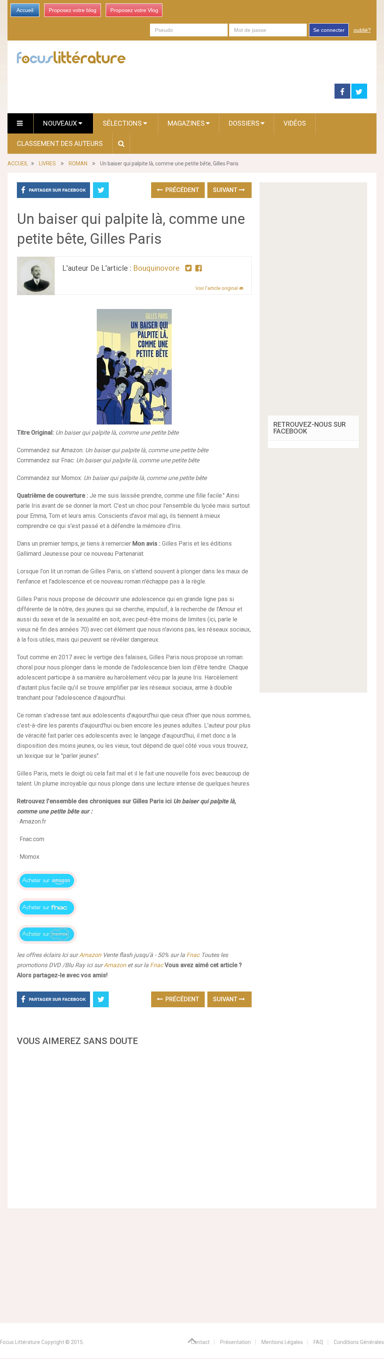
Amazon (91, 954)
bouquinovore (156, 268)
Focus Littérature (20, 1342)
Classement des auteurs (60, 143)
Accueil (24, 10)
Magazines (186, 123)
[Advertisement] (134, 1125)
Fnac (193, 954)
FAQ (318, 1342)
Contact (200, 1342)
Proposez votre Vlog (134, 10)
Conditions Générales (359, 1342)
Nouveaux (60, 123)
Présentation (235, 1342)
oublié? (362, 30)
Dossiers (244, 123)
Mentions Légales (282, 1342)
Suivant (226, 190)
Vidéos (295, 123)
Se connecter (329, 30)
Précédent (181, 190)
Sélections (123, 123)
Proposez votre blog (72, 10)
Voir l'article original (217, 288)
